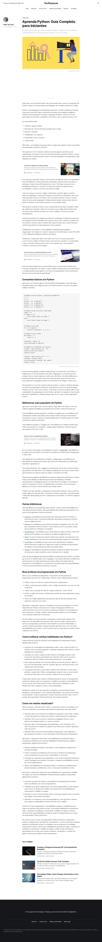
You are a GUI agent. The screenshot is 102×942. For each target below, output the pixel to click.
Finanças (66, 8)
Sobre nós (33, 8)
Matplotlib (63, 450)
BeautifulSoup (29, 532)
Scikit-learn (58, 459)
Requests (28, 517)
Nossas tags (67, 921)
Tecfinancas (51, 3)
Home (27, 8)
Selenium (28, 524)
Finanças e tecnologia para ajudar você (13, 3)
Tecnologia (73, 8)
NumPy (58, 413)
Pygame (27, 550)
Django (44, 468)
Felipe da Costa (8, 24)
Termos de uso (43, 8)
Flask (26, 537)
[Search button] (98, 3)
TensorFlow (28, 542)
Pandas (44, 425)
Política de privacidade (55, 8)
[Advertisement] (51, 86)
